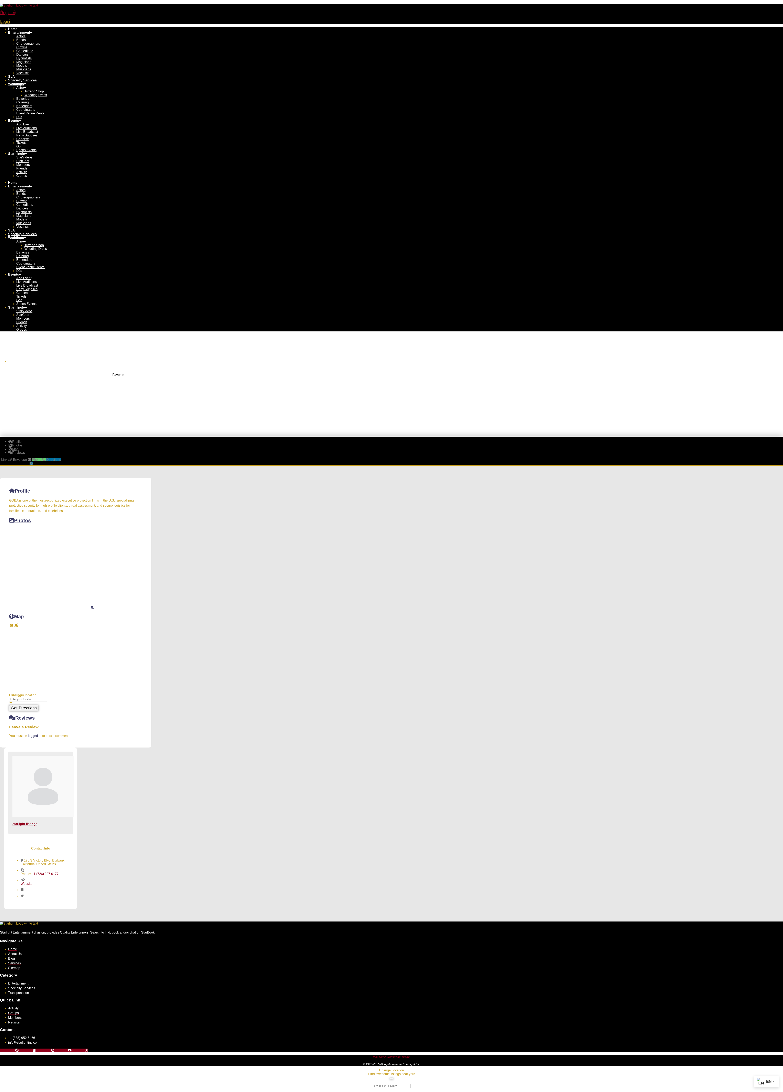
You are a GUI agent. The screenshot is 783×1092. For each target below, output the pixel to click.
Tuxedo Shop (34, 91)
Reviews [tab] (18, 452)
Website (26, 883)
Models (21, 65)
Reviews (25, 718)
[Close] (391, 1078)
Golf (19, 146)
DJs (19, 117)
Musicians (23, 69)
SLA (11, 76)
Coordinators (25, 109)
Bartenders (24, 106)
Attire (20, 87)
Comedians (24, 51)
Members (23, 164)
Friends (21, 168)
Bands (21, 40)
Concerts (22, 139)
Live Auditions (26, 128)
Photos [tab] (17, 445)
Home (12, 29)
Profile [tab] (17, 441)
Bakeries (22, 98)
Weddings (16, 84)
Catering (22, 102)
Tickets (21, 142)
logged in (34, 736)
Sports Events (26, 150)
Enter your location (22, 695)
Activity (21, 172)
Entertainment (19, 32)
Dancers (22, 54)
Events (13, 120)
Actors (20, 36)
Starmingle (16, 153)
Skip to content (10, 1)
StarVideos (24, 157)
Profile (22, 491)
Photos (22, 520)
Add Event (23, 124)
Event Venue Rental (30, 113)
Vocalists (22, 73)
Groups (21, 175)
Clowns (21, 47)
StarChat (22, 161)
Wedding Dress (35, 95)
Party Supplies (27, 135)
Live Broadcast (27, 131)
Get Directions (24, 708)
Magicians (23, 62)
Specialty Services (22, 80)
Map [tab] (15, 449)
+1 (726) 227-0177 (45, 874)
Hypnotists (24, 58)
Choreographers (28, 43)
